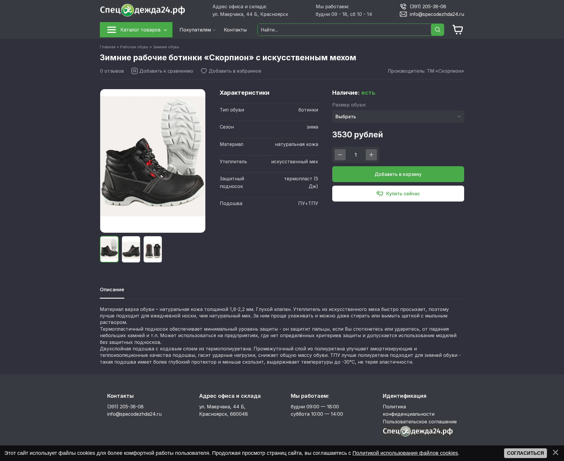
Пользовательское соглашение (420, 422)
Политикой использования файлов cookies (405, 453)
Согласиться (525, 453)
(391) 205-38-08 (428, 6)
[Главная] (154, 10)
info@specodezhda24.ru (437, 14)
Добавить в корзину (398, 174)
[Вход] (418, 436)
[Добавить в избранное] (230, 70)
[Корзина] (458, 30)
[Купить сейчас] (398, 194)
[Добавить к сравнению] (162, 70)
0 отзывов (112, 71)
